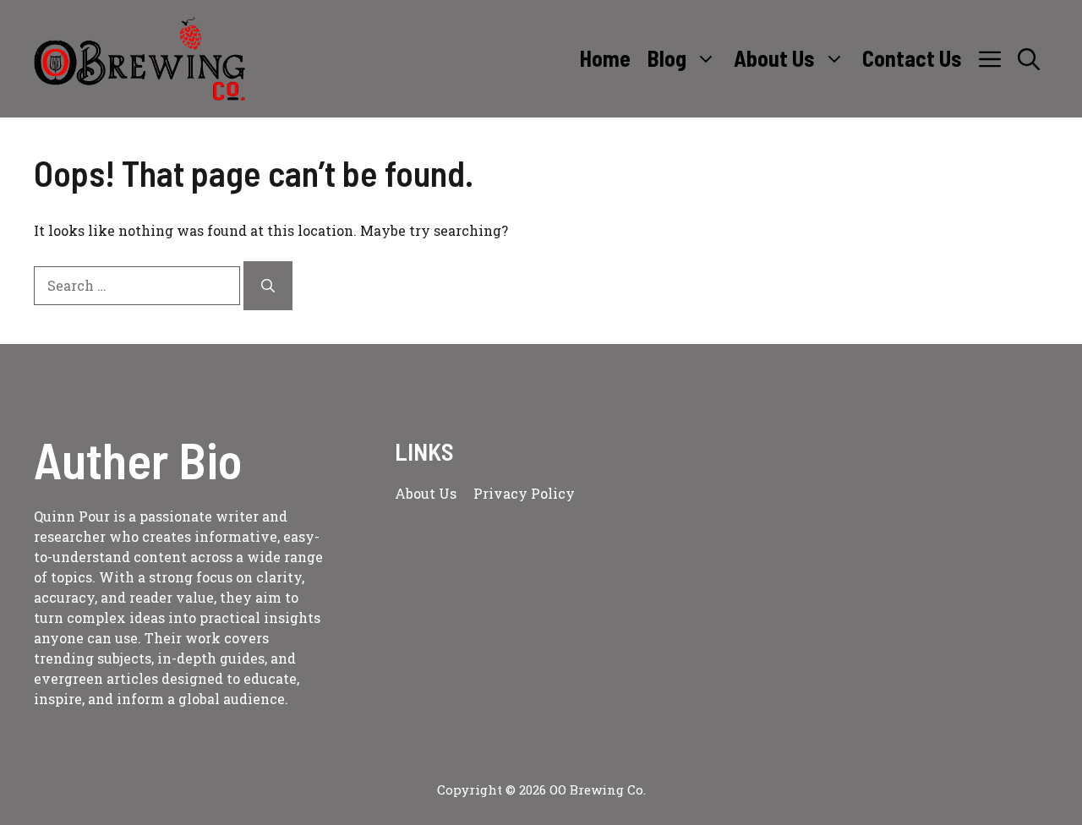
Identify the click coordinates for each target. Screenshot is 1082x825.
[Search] (267, 285)
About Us (774, 58)
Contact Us (912, 58)
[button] (1028, 58)
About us (425, 493)
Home (605, 58)
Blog (667, 58)
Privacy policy (524, 493)
